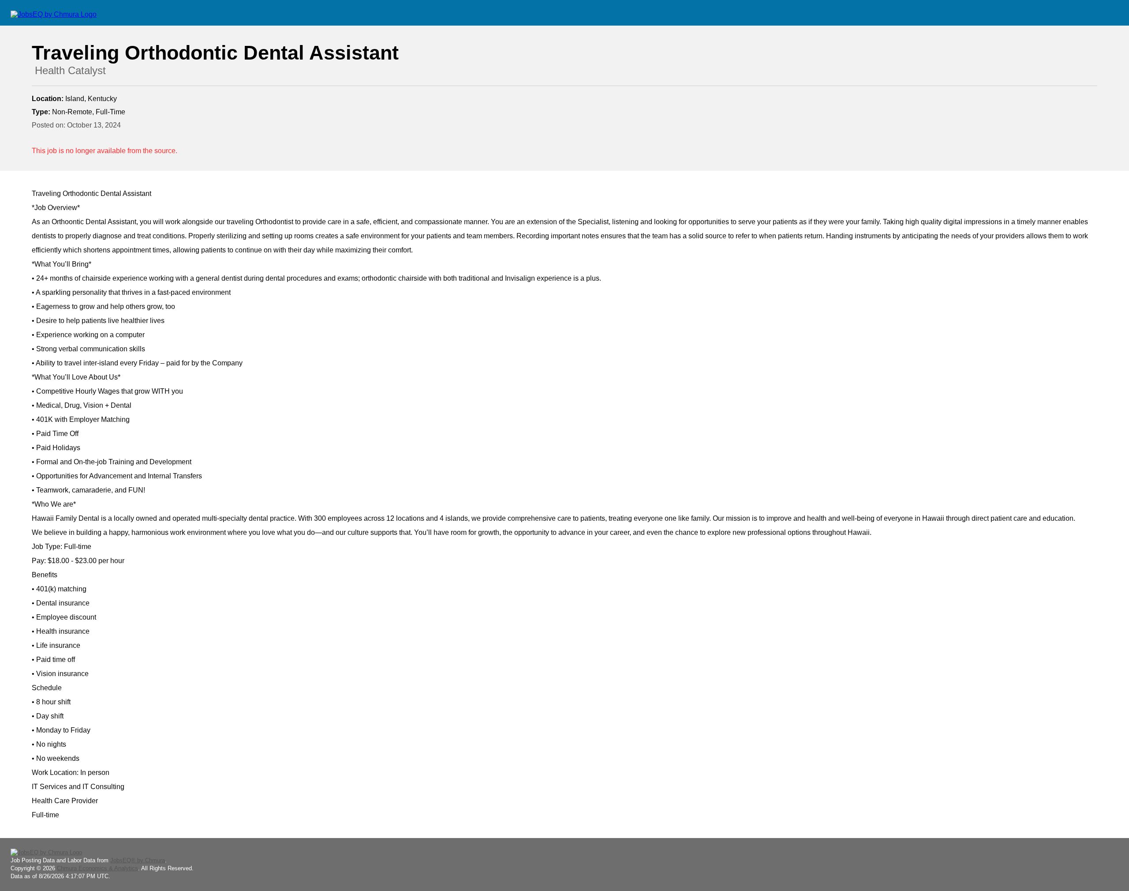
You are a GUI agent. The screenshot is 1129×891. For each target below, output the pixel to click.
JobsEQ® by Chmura (137, 860)
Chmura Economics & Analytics (97, 868)
